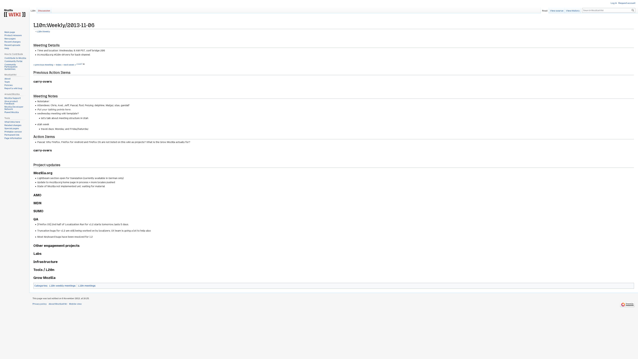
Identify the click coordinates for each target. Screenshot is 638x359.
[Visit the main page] (14, 13)
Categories (40, 285)
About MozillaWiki (58, 304)
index (58, 65)
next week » (70, 65)
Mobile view (75, 304)
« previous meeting (43, 65)
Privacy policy (40, 304)
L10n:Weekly (43, 31)
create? (79, 64)
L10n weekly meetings (62, 285)
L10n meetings (87, 285)
